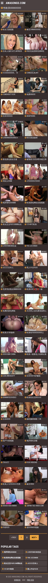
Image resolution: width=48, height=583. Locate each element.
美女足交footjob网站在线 (12, 564)
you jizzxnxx (32, 558)
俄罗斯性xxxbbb (10, 552)
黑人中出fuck (32, 569)
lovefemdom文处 (34, 552)
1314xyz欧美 (9, 569)
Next (34, 537)
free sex (30, 580)
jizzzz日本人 (32, 563)
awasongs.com (15, 3)
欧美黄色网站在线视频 (12, 558)
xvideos (17, 580)
